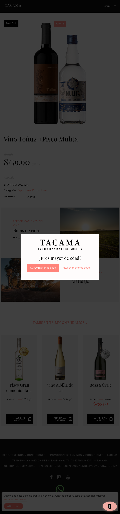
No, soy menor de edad (76, 267)
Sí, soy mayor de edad (43, 267)
